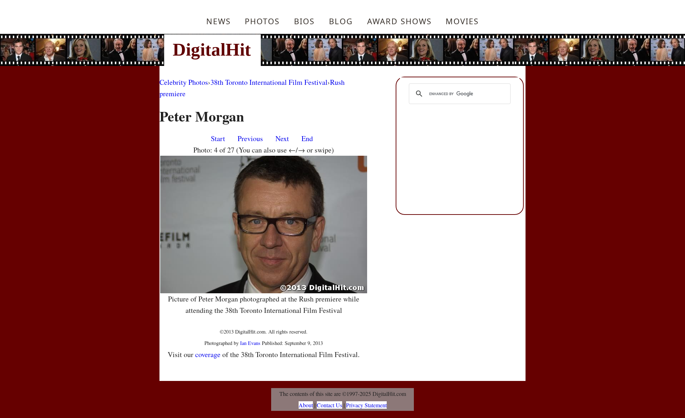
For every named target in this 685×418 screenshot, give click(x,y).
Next (282, 138)
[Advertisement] (391, 50)
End (307, 138)
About (306, 405)
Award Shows (399, 21)
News (218, 21)
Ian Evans (250, 343)
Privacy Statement (366, 405)
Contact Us (329, 405)
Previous (250, 138)
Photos (262, 21)
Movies (462, 21)
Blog (341, 21)
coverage (207, 354)
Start (218, 138)
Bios (304, 21)
